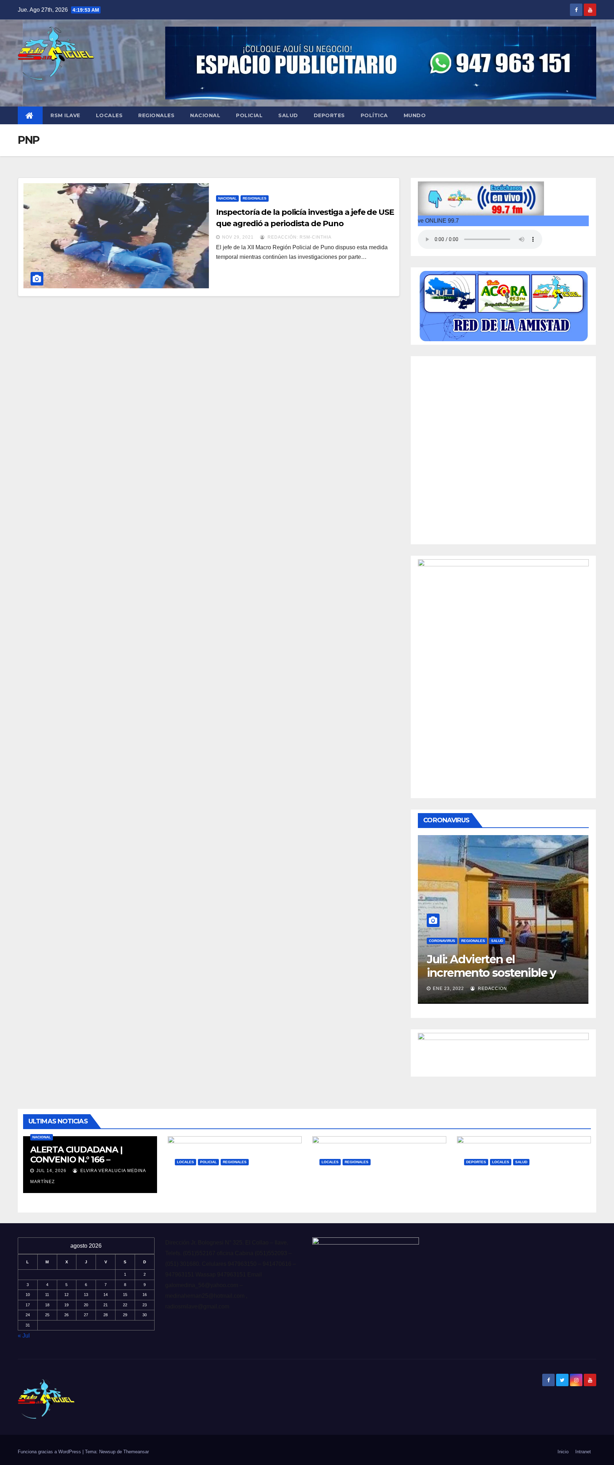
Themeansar (136, 1451)
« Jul (24, 1336)
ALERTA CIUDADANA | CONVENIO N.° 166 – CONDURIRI (76, 1159)
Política (374, 115)
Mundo (415, 115)
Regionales (156, 115)
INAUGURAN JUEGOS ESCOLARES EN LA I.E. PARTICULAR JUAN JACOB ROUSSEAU (519, 1189)
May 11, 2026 (196, 1195)
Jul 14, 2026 (51, 1170)
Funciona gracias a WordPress (50, 1451)
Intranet (583, 1451)
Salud (288, 115)
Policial (249, 115)
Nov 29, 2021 (238, 237)
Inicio (563, 1451)
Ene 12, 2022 (448, 988)
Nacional (205, 115)
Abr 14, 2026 (341, 1195)
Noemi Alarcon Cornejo (509, 988)
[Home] (30, 115)
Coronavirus (442, 941)
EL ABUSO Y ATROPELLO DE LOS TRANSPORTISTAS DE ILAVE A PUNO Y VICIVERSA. (377, 1184)
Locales (109, 115)
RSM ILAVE (65, 115)
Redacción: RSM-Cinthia (299, 237)
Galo (231, 1195)
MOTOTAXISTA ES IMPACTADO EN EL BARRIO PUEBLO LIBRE (231, 1184)
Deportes (329, 115)
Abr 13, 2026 (485, 1195)
